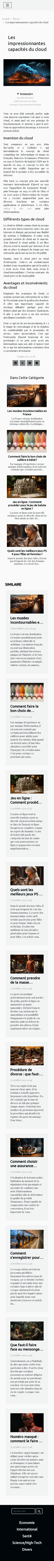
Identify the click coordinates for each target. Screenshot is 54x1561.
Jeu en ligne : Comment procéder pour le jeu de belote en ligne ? (27, 505)
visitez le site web (17, 208)
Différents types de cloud (25, 101)
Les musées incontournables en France (27, 412)
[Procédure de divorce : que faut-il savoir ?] (27, 1055)
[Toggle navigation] (7, 5)
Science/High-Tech (27, 1543)
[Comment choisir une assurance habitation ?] (27, 1147)
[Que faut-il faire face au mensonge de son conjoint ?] (27, 1330)
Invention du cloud (25, 97)
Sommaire (26, 94)
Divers (16, 18)
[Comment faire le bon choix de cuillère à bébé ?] (27, 441)
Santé (27, 1536)
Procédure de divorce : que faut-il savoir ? (25, 1074)
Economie (27, 1523)
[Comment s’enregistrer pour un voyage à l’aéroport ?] (27, 1238)
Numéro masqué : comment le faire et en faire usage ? (26, 1441)
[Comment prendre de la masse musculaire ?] (27, 963)
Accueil (5, 18)
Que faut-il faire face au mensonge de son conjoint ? (25, 1349)
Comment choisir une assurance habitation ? (24, 1165)
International (27, 1529)
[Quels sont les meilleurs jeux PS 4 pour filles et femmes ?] (27, 535)
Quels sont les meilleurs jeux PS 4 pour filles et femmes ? (27, 552)
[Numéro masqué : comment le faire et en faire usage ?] (27, 1422)
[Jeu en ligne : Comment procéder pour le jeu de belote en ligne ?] (27, 486)
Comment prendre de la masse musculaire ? (25, 982)
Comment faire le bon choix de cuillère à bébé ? (27, 458)
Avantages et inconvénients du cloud (25, 104)
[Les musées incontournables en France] (27, 396)
